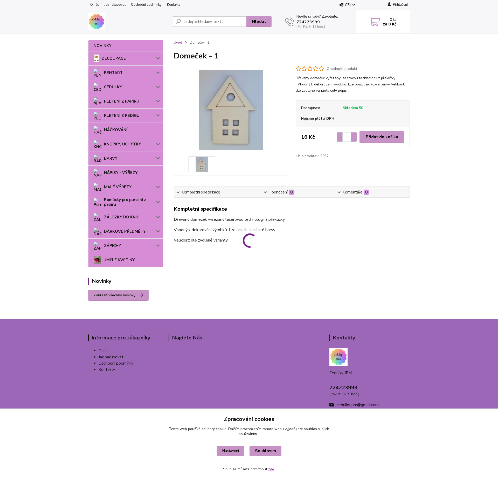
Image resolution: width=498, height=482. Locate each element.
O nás (94, 4)
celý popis (338, 90)
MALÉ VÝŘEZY (118, 187)
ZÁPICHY (112, 245)
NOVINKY (103, 45)
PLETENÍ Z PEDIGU (122, 115)
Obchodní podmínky (146, 4)
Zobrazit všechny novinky (114, 295)
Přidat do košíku (382, 137)
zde (271, 469)
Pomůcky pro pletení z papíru (125, 202)
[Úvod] (128, 21)
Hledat (259, 21)
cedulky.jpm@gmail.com (358, 404)
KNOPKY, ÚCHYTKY (122, 144)
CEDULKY (113, 87)
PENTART (113, 72)
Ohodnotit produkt (342, 68)
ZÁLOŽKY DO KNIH (122, 217)
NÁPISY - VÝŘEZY (121, 172)
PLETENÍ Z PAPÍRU (121, 101)
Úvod (178, 42)
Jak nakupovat (115, 4)
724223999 (308, 22)
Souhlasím (265, 451)
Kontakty (173, 4)
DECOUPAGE (114, 58)
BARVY (110, 158)
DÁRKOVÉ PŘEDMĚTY (125, 231)
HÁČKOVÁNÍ (115, 129)
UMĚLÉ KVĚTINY (119, 260)
